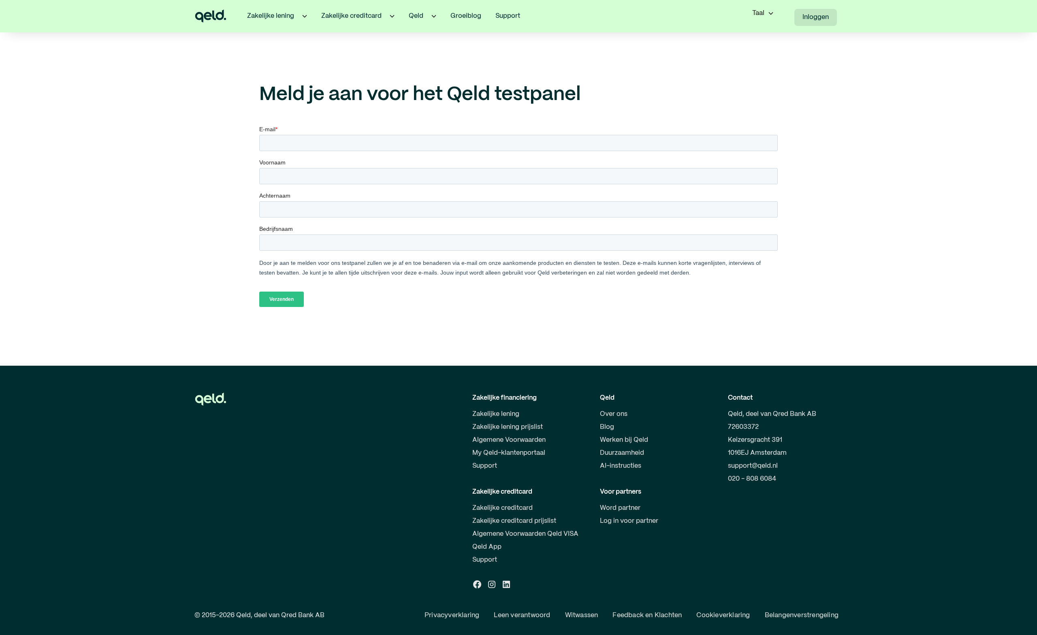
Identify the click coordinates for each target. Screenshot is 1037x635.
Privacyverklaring (452, 615)
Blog (607, 427)
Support (507, 16)
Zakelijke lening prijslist (507, 427)
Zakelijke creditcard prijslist (514, 521)
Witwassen (581, 615)
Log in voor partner (629, 521)
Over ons (613, 414)
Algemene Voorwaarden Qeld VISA (525, 534)
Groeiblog (465, 16)
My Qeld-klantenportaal (508, 453)
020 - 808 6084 (752, 479)
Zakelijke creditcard (502, 508)
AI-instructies (620, 466)
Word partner (620, 508)
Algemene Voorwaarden (509, 440)
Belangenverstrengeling (802, 615)
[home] (210, 16)
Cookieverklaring (723, 615)
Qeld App (486, 547)
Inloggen (815, 17)
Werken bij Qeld (624, 440)
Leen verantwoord (522, 615)
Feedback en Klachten (647, 615)
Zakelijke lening (495, 414)
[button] (304, 16)
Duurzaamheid (622, 453)
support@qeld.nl (753, 466)
